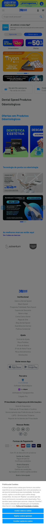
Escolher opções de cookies (22, 521)
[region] (23, 502)
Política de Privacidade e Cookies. (27, 506)
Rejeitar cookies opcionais (23, 516)
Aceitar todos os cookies (23, 511)
